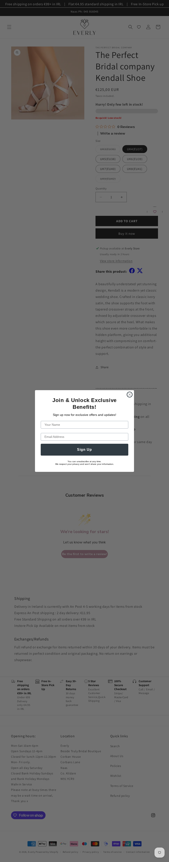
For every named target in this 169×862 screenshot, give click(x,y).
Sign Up (84, 449)
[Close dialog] (129, 394)
